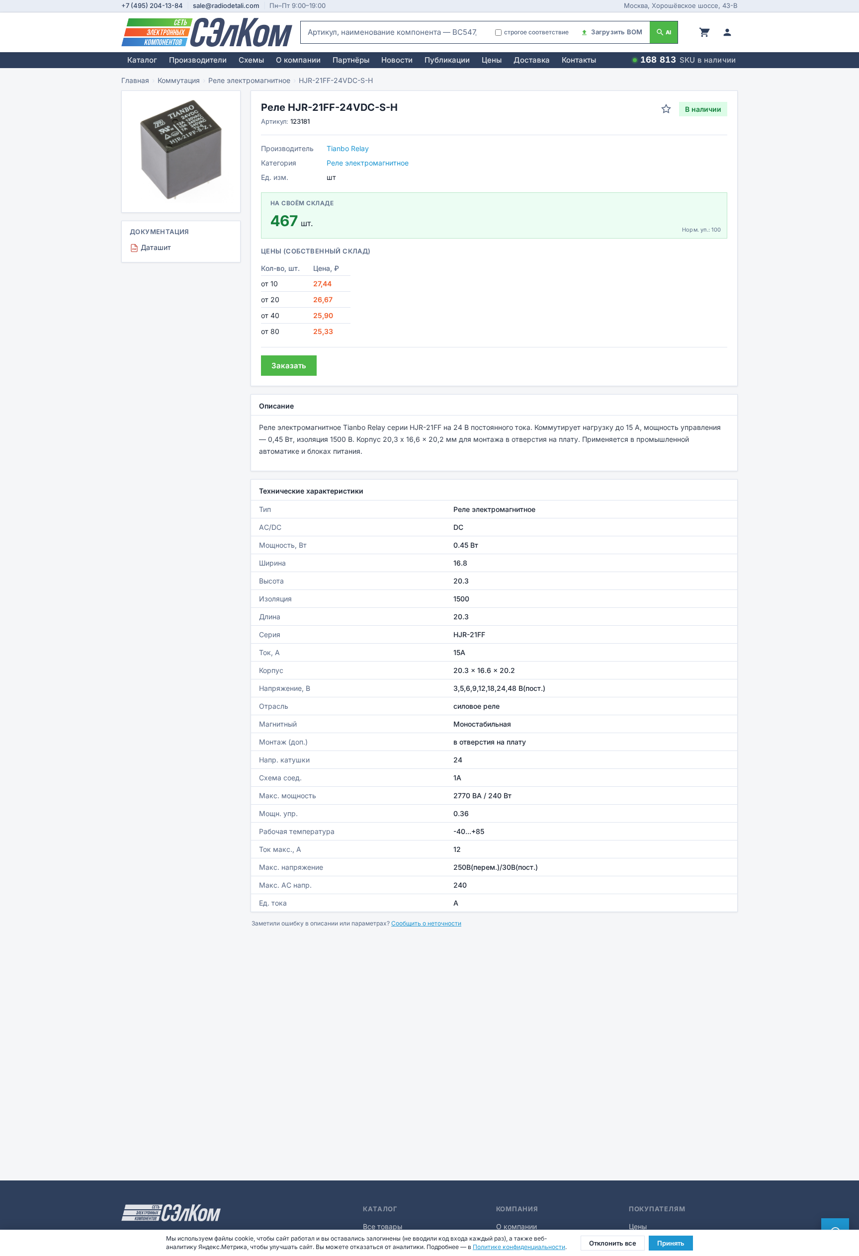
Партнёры (351, 60)
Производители (198, 60)
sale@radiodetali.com (226, 5)
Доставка (532, 60)
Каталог (142, 60)
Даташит (151, 247)
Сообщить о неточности (426, 923)
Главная (135, 80)
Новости (397, 60)
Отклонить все (612, 1243)
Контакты (579, 60)
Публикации (447, 60)
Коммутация (179, 80)
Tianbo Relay (348, 148)
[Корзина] (704, 32)
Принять (671, 1243)
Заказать (288, 365)
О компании (298, 60)
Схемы (251, 60)
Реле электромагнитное (249, 80)
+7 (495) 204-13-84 (152, 5)
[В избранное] (666, 109)
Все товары (382, 1226)
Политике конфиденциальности (519, 1247)
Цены (492, 60)
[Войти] (727, 32)
